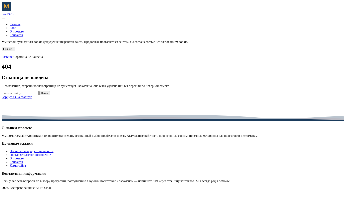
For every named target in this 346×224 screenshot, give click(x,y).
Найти (44, 93)
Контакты (16, 35)
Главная (15, 24)
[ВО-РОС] (6, 10)
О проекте (17, 31)
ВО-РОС (8, 13)
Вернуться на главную (17, 97)
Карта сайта (18, 165)
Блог (13, 27)
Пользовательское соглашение (30, 154)
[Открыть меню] (3, 18)
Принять (8, 49)
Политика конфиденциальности (31, 151)
